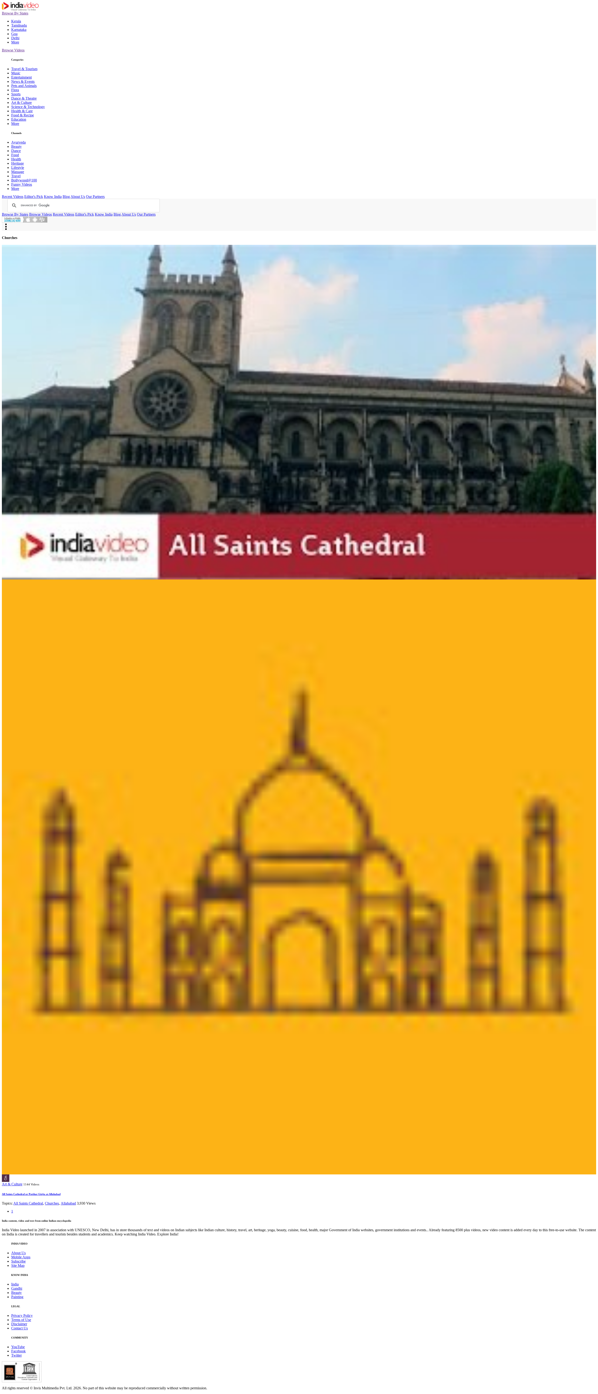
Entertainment (21, 77)
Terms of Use (21, 1320)
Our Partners (95, 197)
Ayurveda (18, 142)
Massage (17, 172)
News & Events (23, 81)
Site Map (18, 1265)
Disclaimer (19, 1324)
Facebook (18, 1351)
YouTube (18, 1347)
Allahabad (68, 1203)
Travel (16, 176)
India (15, 1284)
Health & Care (22, 111)
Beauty (16, 146)
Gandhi (16, 1288)
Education (18, 119)
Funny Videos (21, 184)
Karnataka (18, 30)
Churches (52, 1203)
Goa (14, 34)
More (15, 42)
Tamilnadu (19, 25)
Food (15, 155)
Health (16, 159)
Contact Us (19, 1328)
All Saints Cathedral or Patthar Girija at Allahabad (31, 1194)
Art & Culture (21, 103)
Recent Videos (12, 197)
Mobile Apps (20, 1257)
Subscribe (18, 1261)
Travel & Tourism (24, 69)
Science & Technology (28, 107)
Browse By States (15, 13)
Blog (66, 197)
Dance (16, 151)
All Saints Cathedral (28, 1203)
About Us (78, 197)
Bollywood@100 (24, 180)
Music (15, 73)
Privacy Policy (22, 1316)
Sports (16, 94)
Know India (53, 197)
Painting (17, 1297)
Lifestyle (17, 168)
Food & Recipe (22, 115)
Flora (15, 90)
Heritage (17, 163)
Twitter (16, 1355)
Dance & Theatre (24, 98)
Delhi (15, 38)
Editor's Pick (33, 197)
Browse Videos (13, 50)
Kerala (16, 21)
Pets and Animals (24, 86)
